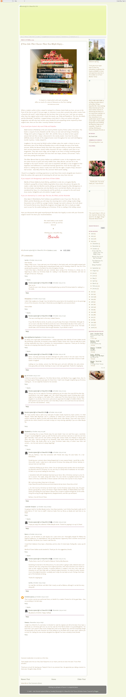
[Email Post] (61, 250)
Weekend (92, 350)
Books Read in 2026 (73, 36)
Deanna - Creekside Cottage (95, 348)
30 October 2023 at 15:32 (35, 534)
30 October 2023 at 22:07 (41, 597)
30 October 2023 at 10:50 (59, 522)
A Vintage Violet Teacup (96, 364)
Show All (103, 367)
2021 (92, 294)
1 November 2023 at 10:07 (59, 610)
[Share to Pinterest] (69, 250)
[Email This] (64, 250)
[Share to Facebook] (68, 250)
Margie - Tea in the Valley (95, 362)
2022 (92, 292)
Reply (26, 276)
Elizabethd (28, 431)
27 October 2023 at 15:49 (38, 299)
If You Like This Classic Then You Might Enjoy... (97, 252)
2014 (92, 312)
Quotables (38, 36)
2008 (92, 327)
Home (22, 36)
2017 (92, 304)
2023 (92, 241)
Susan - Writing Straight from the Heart (97, 355)
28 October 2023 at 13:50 (59, 316)
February (95, 286)
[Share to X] (66, 250)
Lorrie (26, 260)
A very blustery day (95, 343)
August (95, 270)
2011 (92, 320)
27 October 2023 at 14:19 (35, 260)
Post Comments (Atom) (35, 683)
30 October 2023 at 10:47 (59, 452)
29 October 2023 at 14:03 (59, 391)
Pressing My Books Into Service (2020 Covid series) (51, 36)
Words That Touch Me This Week (97, 257)
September (96, 268)
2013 (92, 315)
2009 (92, 325)
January (95, 288)
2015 (92, 309)
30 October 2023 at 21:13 (59, 559)
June (94, 276)
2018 (92, 302)
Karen (26, 534)
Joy (25, 375)
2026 (92, 233)
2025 (92, 236)
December (96, 243)
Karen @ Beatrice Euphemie (32, 337)
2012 (92, 317)
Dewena (27, 622)
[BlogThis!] (65, 250)
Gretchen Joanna (29, 597)
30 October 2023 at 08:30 (44, 507)
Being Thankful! (96, 265)
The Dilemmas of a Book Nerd (97, 261)
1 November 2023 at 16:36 (36, 622)
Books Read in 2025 (65, 36)
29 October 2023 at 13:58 (55, 412)
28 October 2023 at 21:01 (33, 375)
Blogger (96, 691)
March (95, 283)
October (95, 249)
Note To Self (32, 36)
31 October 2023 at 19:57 (38, 583)
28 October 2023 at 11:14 (58, 283)
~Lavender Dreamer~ (31, 507)
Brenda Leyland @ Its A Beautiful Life (39, 283)
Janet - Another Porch (96, 334)
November (96, 246)
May (94, 278)
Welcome (26, 36)
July (94, 273)
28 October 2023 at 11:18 (58, 354)
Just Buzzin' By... (94, 357)
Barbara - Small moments (94, 341)
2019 (92, 299)
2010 (92, 322)
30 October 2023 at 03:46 (38, 431)
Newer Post (25, 679)
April (94, 281)
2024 (92, 239)
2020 (92, 297)
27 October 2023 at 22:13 (47, 337)
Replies (29, 280)
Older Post (81, 679)
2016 (92, 307)
